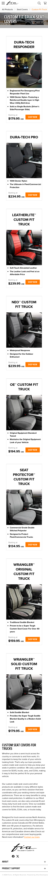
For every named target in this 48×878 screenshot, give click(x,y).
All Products (7, 9)
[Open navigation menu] (3, 3)
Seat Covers (22, 9)
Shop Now (32, 117)
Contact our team (32, 837)
